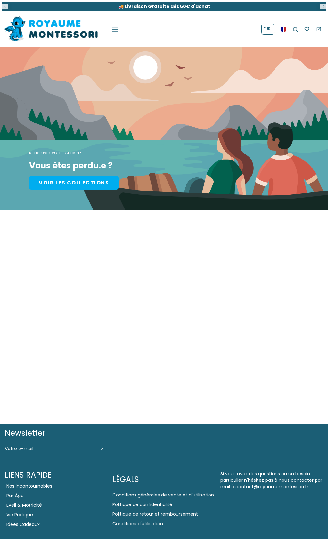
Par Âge (15, 495)
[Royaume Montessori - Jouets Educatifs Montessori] (51, 29)
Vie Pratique (19, 515)
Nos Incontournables (29, 486)
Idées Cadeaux (23, 524)
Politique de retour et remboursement (155, 514)
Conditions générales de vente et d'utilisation (163, 495)
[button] (5, 6)
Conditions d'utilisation (137, 523)
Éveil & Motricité (24, 505)
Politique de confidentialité (142, 504)
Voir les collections (74, 182)
